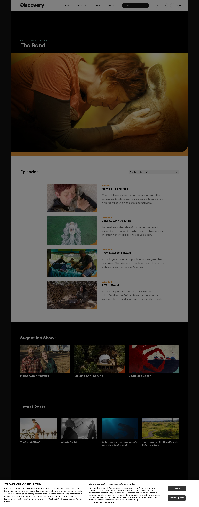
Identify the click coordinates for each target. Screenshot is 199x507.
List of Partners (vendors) (101, 503)
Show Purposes (176, 498)
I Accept (177, 488)
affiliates (28, 488)
